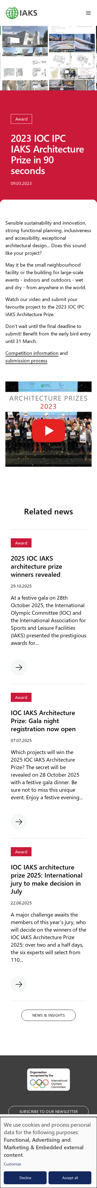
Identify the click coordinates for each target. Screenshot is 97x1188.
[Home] (21, 12)
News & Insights (48, 1015)
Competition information (31, 353)
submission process (26, 360)
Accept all (70, 1177)
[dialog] (48, 1152)
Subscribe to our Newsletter (48, 1111)
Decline (25, 1177)
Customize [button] (12, 1163)
